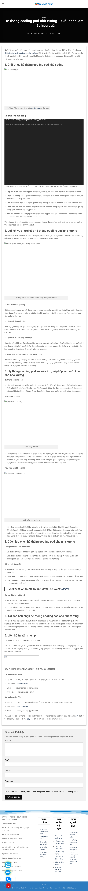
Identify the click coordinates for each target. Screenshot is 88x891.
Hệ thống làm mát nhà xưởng (74, 835)
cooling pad (35, 108)
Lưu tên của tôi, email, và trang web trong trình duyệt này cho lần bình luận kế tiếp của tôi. (43, 792)
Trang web (9, 781)
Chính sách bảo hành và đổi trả (44, 831)
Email (7, 771)
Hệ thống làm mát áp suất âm (74, 842)
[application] (44, 152)
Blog (44, 17)
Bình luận (9, 740)
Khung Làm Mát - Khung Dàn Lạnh (58, 869)
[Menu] (3, 4)
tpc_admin (56, 33)
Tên (7, 760)
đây (76, 716)
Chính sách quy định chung (43, 855)
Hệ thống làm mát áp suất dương (74, 850)
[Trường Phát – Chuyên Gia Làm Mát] (44, 4)
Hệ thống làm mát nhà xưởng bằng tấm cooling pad (74, 859)
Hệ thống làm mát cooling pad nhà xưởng (20, 53)
